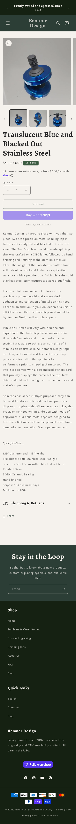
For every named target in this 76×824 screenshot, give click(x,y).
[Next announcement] (69, 7)
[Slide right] (71, 119)
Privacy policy (29, 815)
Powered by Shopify (42, 810)
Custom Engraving (19, 638)
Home (11, 620)
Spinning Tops (17, 647)
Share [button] (10, 516)
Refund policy (63, 810)
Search (12, 698)
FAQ (10, 664)
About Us (14, 655)
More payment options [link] (38, 224)
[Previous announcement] (7, 7)
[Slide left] (4, 119)
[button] (8, 23)
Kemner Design (23, 810)
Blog (10, 673)
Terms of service (49, 815)
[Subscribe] (63, 589)
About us (13, 707)
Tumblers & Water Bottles (24, 629)
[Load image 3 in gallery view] (57, 118)
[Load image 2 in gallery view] (38, 118)
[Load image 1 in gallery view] (18, 118)
